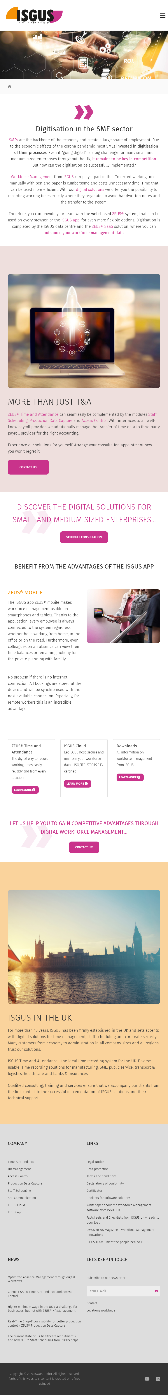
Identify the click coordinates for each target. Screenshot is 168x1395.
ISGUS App (15, 1212)
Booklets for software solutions (109, 1198)
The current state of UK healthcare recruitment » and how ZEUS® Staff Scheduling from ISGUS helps (43, 1338)
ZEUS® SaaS (102, 226)
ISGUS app (70, 220)
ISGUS (68, 176)
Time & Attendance (21, 1162)
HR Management (19, 1169)
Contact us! (28, 467)
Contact (92, 1303)
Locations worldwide (101, 1310)
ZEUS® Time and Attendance (33, 414)
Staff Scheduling (19, 1191)
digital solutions (90, 189)
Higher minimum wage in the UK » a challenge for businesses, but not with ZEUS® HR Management (42, 1309)
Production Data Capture (51, 420)
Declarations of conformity (105, 1183)
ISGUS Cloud (16, 1205)
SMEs (13, 139)
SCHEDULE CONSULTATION (84, 537)
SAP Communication (22, 1198)
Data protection (97, 1169)
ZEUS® (118, 213)
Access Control (94, 420)
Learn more (23, 790)
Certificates (95, 1191)
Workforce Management (32, 176)
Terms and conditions (102, 1176)
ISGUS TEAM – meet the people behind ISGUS (118, 1242)
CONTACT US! (84, 847)
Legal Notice (95, 1162)
